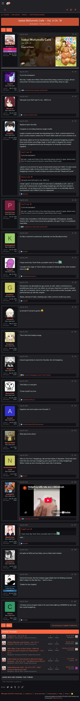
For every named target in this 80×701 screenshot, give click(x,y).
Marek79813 (10, 443)
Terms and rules (39, 693)
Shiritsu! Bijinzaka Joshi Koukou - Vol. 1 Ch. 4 (23, 642)
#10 (75, 331)
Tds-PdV (71, 669)
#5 (75, 200)
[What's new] (75, 10)
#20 (75, 601)
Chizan (10, 614)
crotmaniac (70, 650)
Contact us (28, 693)
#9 (75, 307)
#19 (75, 574)
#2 (75, 71)
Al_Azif (10, 418)
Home (67, 693)
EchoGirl (10, 133)
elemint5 (9, 319)
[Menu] (2, 3)
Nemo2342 (10, 393)
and (30, 115)
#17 (75, 525)
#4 (75, 121)
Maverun (9, 109)
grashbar (10, 295)
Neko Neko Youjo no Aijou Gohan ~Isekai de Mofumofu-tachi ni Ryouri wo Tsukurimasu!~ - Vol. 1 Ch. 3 (25, 650)
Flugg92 (10, 270)
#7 (75, 257)
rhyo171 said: (25, 152)
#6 (75, 233)
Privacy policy (52, 693)
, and (36, 90)
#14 (75, 430)
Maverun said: (25, 177)
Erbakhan (10, 344)
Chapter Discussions (30, 638)
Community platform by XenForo (62, 696)
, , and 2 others (37, 375)
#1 (75, 34)
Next (8, 30)
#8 (75, 282)
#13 (75, 406)
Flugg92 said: (25, 529)
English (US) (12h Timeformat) (12, 693)
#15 (75, 455)
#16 (75, 482)
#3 (75, 96)
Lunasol (71, 660)
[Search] (5, 10)
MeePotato (10, 537)
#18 (75, 549)
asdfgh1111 (10, 494)
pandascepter (69, 643)
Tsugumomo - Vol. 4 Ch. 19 (17, 636)
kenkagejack (10, 245)
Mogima (10, 369)
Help (60, 693)
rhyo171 (10, 84)
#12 (75, 381)
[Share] (73, 34)
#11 (75, 356)
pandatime (10, 562)
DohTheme (59, 698)
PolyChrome (10, 212)
